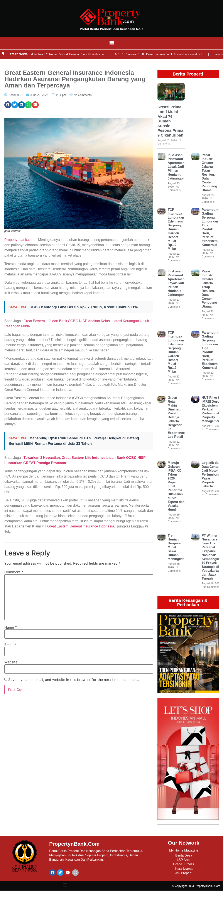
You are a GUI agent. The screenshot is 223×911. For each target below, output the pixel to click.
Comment (13, 572)
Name (10, 627)
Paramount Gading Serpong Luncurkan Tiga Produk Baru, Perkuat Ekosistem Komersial (210, 227)
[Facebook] (52, 872)
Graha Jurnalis (183, 864)
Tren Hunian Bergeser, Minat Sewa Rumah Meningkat (176, 547)
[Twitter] (60, 872)
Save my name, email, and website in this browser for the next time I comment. (73, 679)
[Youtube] (67, 872)
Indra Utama (184, 868)
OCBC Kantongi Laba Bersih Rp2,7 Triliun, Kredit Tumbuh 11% (83, 307)
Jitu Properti (183, 873)
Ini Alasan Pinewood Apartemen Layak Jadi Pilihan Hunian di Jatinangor (176, 166)
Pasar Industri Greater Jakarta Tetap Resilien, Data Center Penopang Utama (209, 172)
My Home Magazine (183, 850)
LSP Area (183, 860)
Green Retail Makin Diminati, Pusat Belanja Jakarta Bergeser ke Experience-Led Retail (177, 417)
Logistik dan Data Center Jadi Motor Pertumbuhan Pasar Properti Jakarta (212, 474)
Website (10, 662)
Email (10, 644)
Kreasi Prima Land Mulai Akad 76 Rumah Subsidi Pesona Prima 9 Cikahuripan (170, 121)
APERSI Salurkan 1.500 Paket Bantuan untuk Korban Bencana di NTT (144, 54)
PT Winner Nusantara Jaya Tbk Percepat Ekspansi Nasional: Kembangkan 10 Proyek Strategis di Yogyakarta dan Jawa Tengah (212, 557)
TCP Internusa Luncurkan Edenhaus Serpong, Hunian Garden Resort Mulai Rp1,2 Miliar (176, 229)
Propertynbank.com (19, 240)
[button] (111, 43)
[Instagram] (75, 872)
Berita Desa (183, 855)
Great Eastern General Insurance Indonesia (80, 526)
